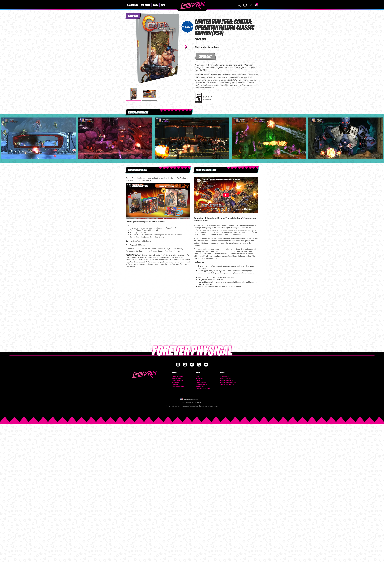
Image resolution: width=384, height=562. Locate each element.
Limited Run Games (192, 5)
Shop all (175, 384)
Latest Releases (177, 376)
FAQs (198, 380)
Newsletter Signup (178, 386)
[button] (129, 46)
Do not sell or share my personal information (182, 406)
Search (239, 5)
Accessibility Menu (226, 380)
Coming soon (176, 378)
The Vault (145, 4)
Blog (155, 4)
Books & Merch (177, 380)
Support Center (201, 382)
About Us (199, 378)
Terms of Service (225, 378)
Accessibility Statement (228, 382)
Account (250, 5)
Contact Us (200, 386)
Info (163, 4)
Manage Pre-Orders (203, 388)
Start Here (132, 4)
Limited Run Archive (227, 384)
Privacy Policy (225, 376)
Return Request (201, 384)
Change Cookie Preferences (208, 406)
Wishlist (245, 5)
